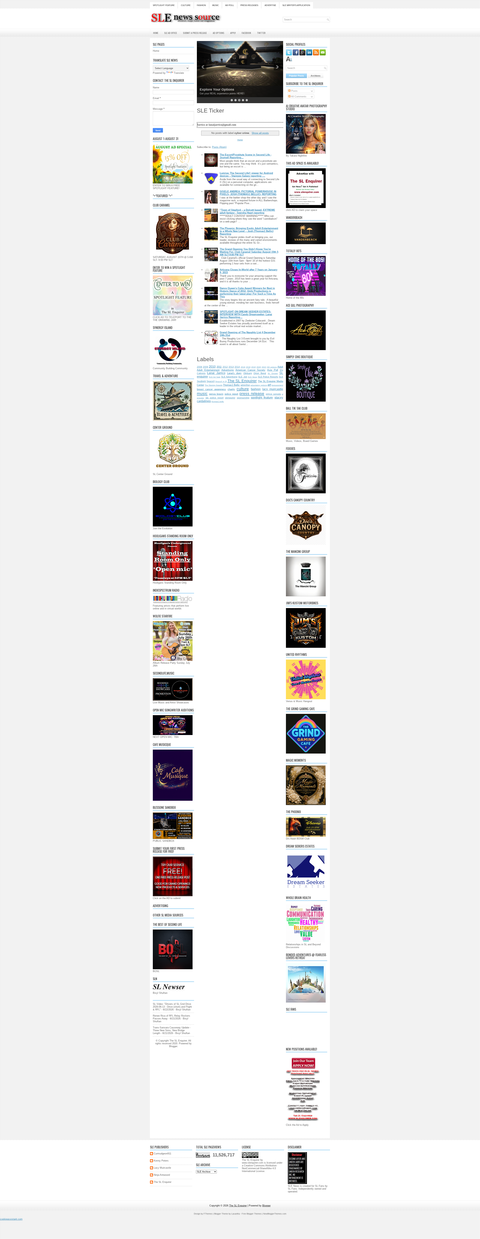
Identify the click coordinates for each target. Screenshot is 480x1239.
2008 (199, 367)
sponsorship (243, 398)
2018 (248, 367)
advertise (245, 385)
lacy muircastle (272, 389)
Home (155, 32)
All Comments (298, 96)
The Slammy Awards (213, 385)
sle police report (215, 398)
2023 (264, 367)
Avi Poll (229, 5)
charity (231, 389)
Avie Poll (272, 370)
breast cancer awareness (211, 389)
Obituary (247, 373)
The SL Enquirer (242, 381)
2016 (243, 367)
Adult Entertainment (208, 370)
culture (243, 389)
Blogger (173, 1046)
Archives (315, 76)
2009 (205, 367)
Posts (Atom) (219, 147)
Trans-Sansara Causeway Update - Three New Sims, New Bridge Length (172, 1030)
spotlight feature (262, 397)
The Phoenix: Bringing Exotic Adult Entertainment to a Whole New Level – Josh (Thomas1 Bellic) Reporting (249, 231)
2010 (212, 366)
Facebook (246, 32)
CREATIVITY (210, 89)
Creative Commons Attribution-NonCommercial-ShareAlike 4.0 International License (259, 1168)
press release (251, 393)
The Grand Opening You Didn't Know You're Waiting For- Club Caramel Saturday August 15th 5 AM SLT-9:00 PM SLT (249, 252)
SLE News (252, 377)
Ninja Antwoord (162, 1174)
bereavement (277, 385)
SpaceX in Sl (221, 381)
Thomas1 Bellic (231, 385)
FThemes (208, 1214)
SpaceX (211, 381)
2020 (258, 367)
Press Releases (249, 5)
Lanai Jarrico (216, 373)
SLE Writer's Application (296, 5)
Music (215, 5)
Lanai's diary (234, 373)
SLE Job (242, 377)
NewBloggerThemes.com (274, 1214)
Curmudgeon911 (162, 1153)
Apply (233, 32)
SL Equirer (273, 373)
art (269, 384)
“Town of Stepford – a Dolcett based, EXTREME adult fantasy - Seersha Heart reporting (247, 211)
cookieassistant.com (11, 1219)
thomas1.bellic (218, 401)
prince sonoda (273, 394)
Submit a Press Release (195, 32)
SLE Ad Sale (214, 377)
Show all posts (260, 132)
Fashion (201, 5)
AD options (272, 367)
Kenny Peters (161, 1160)
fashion (256, 389)
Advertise (270, 5)
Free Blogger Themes (252, 1214)
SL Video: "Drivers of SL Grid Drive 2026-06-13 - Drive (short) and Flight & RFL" (172, 1007)
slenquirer (230, 398)
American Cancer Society (251, 370)
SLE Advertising (229, 377)
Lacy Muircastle (162, 1167)
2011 (219, 366)
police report (231, 394)
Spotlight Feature (164, 5)
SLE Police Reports (268, 377)
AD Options (218, 32)
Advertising (227, 370)
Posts (294, 90)
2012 (225, 367)
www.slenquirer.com (252, 1162)
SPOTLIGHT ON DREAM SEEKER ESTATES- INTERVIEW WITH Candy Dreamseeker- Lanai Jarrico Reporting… (246, 314)
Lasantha (235, 1214)
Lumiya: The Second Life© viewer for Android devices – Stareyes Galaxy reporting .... (246, 174)
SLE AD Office (170, 32)
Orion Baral (260, 373)
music (202, 393)
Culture (185, 5)
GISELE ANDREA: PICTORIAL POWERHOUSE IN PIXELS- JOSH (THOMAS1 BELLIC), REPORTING (248, 193)
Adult (280, 366)
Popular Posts (296, 76)
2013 (231, 367)
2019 (253, 367)
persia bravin (216, 394)
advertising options (258, 385)
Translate (179, 73)
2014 (237, 367)
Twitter (261, 32)
